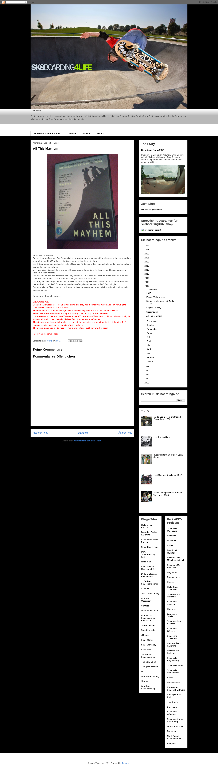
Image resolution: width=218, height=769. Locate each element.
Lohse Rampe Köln (176, 726)
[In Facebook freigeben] (78, 340)
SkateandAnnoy (148, 645)
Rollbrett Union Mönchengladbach (175, 558)
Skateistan (146, 649)
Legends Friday (153, 308)
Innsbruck (171, 540)
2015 (147, 282)
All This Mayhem (154, 316)
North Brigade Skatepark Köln (174, 737)
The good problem (150, 666)
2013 (147, 366)
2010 (147, 378)
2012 (147, 370)
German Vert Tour (149, 610)
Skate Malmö (147, 640)
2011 (146, 374)
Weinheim (171, 535)
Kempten (171, 743)
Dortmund (171, 731)
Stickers (86, 133)
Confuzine (146, 606)
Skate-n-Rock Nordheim (173, 595)
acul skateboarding (150, 593)
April (149, 349)
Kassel (170, 677)
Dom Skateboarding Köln (148, 554)
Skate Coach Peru (149, 547)
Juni (149, 341)
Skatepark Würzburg (172, 712)
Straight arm (152, 312)
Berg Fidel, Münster (172, 551)
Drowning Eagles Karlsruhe (149, 533)
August (150, 333)
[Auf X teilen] (75, 340)
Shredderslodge (148, 630)
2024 (147, 245)
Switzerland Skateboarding (148, 655)
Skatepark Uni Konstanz (173, 566)
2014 (147, 286)
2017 (147, 274)
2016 (147, 278)
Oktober (151, 325)
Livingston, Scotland (172, 615)
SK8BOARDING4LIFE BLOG (48, 133)
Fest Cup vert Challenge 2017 (148, 567)
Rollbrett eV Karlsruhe (146, 526)
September (152, 329)
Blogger (125, 763)
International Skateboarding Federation (148, 618)
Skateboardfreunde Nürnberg (175, 720)
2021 (147, 258)
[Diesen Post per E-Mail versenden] (69, 340)
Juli (149, 337)
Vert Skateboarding (150, 676)
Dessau (170, 582)
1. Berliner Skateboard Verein (150, 582)
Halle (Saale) (147, 562)
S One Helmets (148, 625)
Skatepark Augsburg (172, 602)
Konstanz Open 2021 (153, 150)
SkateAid (145, 588)
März (149, 353)
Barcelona (172, 707)
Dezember (152, 289)
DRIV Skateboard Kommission (149, 575)
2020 (147, 262)
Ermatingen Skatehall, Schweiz (176, 688)
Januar (150, 361)
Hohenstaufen (173, 682)
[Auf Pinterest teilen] (80, 340)
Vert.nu (144, 681)
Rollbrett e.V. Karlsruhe (173, 651)
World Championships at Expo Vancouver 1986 (167, 493)
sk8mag (145, 635)
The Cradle (172, 702)
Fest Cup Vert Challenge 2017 (167, 475)
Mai (149, 345)
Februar (151, 357)
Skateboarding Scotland (174, 622)
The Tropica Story (161, 437)
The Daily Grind (148, 662)
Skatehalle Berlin (175, 665)
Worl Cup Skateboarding (148, 687)
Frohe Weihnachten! (156, 297)
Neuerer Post (40, 432)
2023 (147, 249)
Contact (72, 133)
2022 (147, 254)
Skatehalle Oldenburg (172, 529)
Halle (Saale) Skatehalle (173, 588)
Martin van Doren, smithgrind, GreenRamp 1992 (167, 418)
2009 (147, 383)
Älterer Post (125, 432)
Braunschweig (173, 577)
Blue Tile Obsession (146, 599)
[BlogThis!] (72, 340)
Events (100, 133)
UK (142, 671)
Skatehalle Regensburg (173, 659)
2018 (147, 270)
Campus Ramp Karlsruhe (174, 644)
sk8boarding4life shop (151, 209)
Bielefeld (171, 545)
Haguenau (172, 572)
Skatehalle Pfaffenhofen (173, 671)
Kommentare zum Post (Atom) (88, 441)
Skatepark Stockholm (172, 637)
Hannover (171, 609)
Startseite (83, 432)
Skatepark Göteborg (172, 629)
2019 (147, 266)
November (152, 321)
